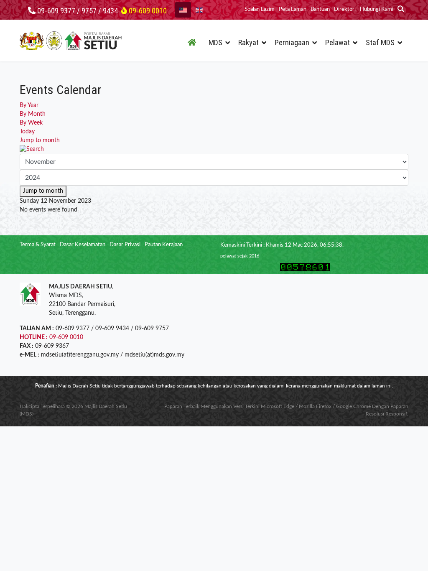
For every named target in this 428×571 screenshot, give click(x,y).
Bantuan (320, 9)
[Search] (214, 149)
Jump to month (40, 140)
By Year (29, 105)
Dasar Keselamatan (82, 244)
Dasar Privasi (125, 244)
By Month (33, 114)
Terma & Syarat (38, 244)
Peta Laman (292, 9)
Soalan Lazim (260, 9)
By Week (31, 123)
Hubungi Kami (376, 9)
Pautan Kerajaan (164, 244)
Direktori (345, 9)
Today (27, 132)
